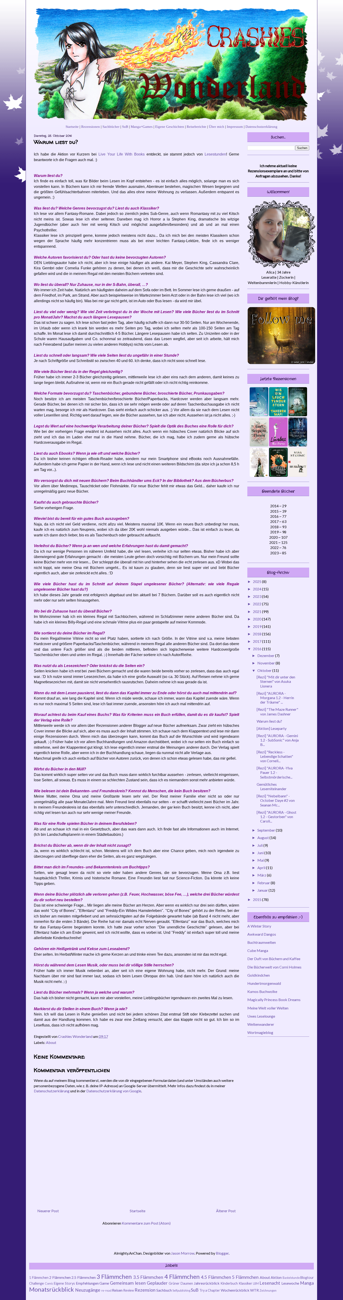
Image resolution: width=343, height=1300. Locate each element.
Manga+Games (142, 127)
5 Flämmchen (245, 1277)
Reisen (117, 1290)
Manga (307, 1283)
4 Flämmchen (182, 1276)
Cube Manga (257, 950)
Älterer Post (226, 1211)
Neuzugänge (87, 1290)
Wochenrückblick (235, 1290)
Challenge (36, 1283)
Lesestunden (215, 154)
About (51, 1042)
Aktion (276, 1277)
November (266, 663)
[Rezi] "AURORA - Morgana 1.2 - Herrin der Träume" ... (275, 697)
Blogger (222, 1253)
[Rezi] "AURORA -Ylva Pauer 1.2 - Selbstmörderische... (275, 772)
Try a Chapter (210, 1290)
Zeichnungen (267, 1290)
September (266, 830)
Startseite (72, 127)
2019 (257, 626)
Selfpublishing (181, 1290)
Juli (260, 845)
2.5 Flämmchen (83, 1277)
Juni (260, 852)
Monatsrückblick (51, 1289)
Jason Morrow (182, 1253)
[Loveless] (278, 445)
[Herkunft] (297, 475)
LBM (256, 1283)
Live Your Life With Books (121, 154)
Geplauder (157, 1283)
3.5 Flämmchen (148, 1277)
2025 (257, 581)
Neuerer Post (48, 1211)
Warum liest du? (269, 721)
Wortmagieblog (260, 1032)
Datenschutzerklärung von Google (113, 1091)
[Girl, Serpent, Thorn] (259, 445)
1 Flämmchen (39, 1278)
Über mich (216, 127)
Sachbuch (164, 1290)
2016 (257, 649)
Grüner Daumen (181, 1283)
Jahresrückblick (207, 1283)
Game (104, 1283)
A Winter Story (259, 926)
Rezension (145, 1290)
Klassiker (245, 1283)
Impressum (235, 127)
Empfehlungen (87, 1283)
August (263, 837)
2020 (257, 619)
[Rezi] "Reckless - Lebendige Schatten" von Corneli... (275, 756)
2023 (257, 596)
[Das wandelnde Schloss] (278, 475)
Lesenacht (269, 1283)
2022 (257, 604)
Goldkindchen (258, 975)
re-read (106, 1290)
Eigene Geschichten (169, 127)
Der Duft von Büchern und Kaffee (273, 958)
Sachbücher (110, 127)
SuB (125, 127)
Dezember (266, 655)
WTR (254, 1290)
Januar (263, 890)
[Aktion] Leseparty (272, 728)
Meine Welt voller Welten (267, 1008)
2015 (257, 899)
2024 (257, 589)
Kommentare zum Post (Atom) (146, 1223)
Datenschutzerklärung (261, 127)
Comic (49, 1283)
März (262, 875)
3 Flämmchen (114, 1276)
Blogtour (307, 1278)
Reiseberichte (196, 127)
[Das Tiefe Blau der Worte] (259, 415)
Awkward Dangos (261, 934)
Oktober (264, 670)
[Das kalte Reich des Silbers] (259, 475)
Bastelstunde (291, 1278)
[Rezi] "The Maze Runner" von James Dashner (277, 711)
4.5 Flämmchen (216, 1277)
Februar (264, 882)
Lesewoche (290, 1283)
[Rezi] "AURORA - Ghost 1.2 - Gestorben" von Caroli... (276, 816)
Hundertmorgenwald (264, 983)
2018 (257, 634)
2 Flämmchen (60, 1277)
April (261, 867)
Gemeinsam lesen (128, 1283)
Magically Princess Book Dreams (274, 999)
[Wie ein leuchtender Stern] (278, 415)
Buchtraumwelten (261, 942)
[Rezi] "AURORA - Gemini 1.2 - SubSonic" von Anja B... (278, 740)
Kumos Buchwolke (262, 991)
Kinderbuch (229, 1283)
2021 (257, 611)
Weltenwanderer (260, 1024)
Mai (261, 860)
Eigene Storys (64, 1283)
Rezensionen (90, 127)
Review (128, 1290)
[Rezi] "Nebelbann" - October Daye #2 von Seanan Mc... (276, 800)
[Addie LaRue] (297, 415)
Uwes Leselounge (261, 1016)
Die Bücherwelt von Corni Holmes (274, 967)
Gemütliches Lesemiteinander (272, 786)
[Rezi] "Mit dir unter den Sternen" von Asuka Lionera (276, 681)
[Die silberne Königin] (297, 445)
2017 (257, 641)
